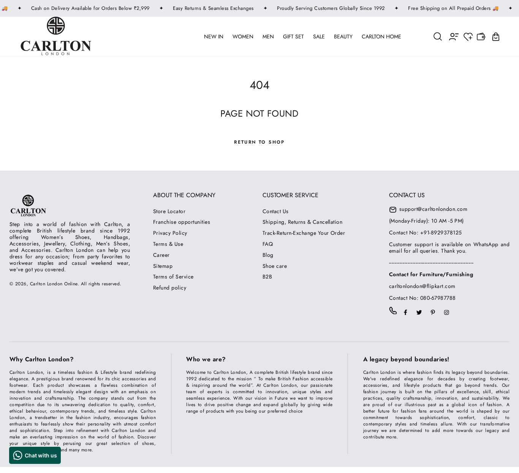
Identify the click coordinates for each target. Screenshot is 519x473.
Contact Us (276, 211)
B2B (267, 276)
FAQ (268, 244)
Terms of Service (173, 276)
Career (161, 255)
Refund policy (169, 287)
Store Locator (169, 211)
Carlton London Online (54, 283)
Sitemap (162, 266)
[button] (438, 36)
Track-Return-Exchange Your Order (304, 233)
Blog (268, 255)
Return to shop (259, 142)
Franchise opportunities (181, 222)
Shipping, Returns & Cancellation (302, 222)
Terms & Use (168, 244)
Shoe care (275, 266)
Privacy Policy (170, 233)
